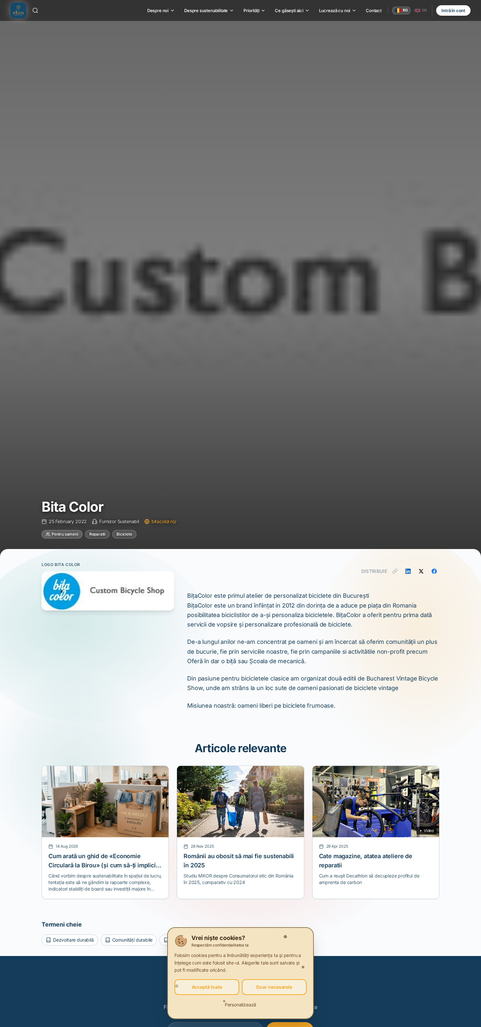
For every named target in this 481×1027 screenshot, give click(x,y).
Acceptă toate (207, 987)
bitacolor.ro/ (163, 521)
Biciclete (124, 534)
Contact (374, 10)
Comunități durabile (132, 940)
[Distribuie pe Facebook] (434, 571)
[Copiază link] (395, 571)
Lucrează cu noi (334, 10)
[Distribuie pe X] (421, 571)
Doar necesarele (274, 987)
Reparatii (97, 534)
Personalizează (241, 1004)
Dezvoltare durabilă (73, 940)
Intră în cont (453, 10)
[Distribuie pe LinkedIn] (408, 571)
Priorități (251, 10)
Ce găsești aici (289, 10)
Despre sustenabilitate (206, 10)
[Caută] (35, 10)
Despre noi (158, 10)
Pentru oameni (65, 534)
